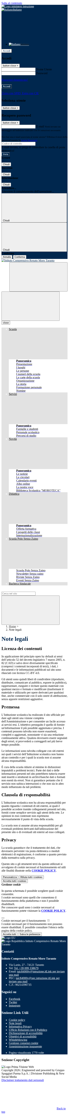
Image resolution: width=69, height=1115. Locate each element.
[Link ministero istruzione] (17, 6)
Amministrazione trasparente (25, 1046)
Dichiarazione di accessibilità (26, 1033)
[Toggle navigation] (30, 306)
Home (12, 626)
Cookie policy (17, 1019)
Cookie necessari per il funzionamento (24, 920)
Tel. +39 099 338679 (26, 968)
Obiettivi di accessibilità (22, 1036)
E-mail (40, 126)
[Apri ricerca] (38, 277)
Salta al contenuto (11, 3)
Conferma (20, 257)
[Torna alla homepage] (34, 260)
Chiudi (6, 164)
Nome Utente (44, 69)
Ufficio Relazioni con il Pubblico (28, 1029)
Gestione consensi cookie (23, 1043)
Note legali (15, 1023)
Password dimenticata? (14, 79)
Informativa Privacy (20, 1026)
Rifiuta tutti (31, 877)
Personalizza (10, 877)
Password (41, 73)
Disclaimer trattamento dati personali (22, 1080)
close (6, 322)
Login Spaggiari (29, 140)
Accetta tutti (14, 881)
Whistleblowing (18, 1039)
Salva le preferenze (30, 934)
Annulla (7, 257)
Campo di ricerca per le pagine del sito (23, 589)
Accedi (6, 51)
